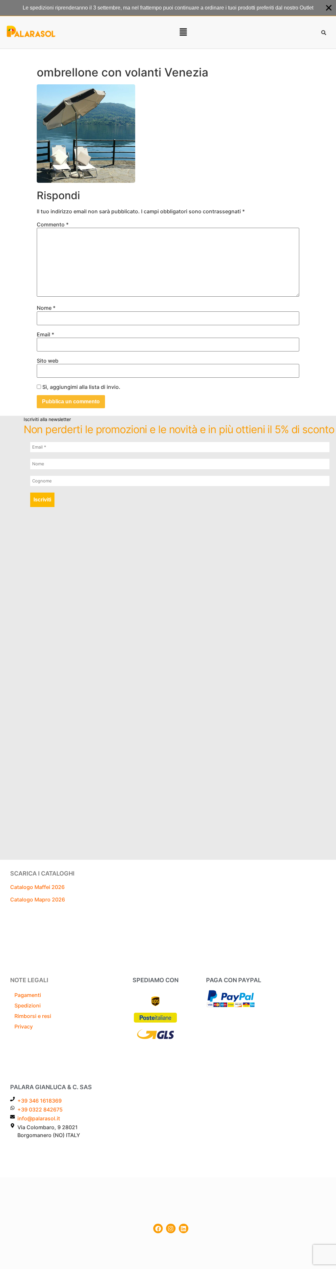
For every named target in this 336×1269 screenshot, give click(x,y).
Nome (46, 307)
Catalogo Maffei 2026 (37, 887)
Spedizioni (27, 1005)
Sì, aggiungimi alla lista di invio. (80, 387)
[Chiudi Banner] (329, 8)
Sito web (47, 360)
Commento (53, 224)
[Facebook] (158, 1228)
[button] (183, 32)
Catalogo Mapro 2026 (37, 899)
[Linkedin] (183, 1228)
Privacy (23, 1026)
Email (45, 334)
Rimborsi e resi (32, 1016)
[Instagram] (171, 1228)
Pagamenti (27, 995)
